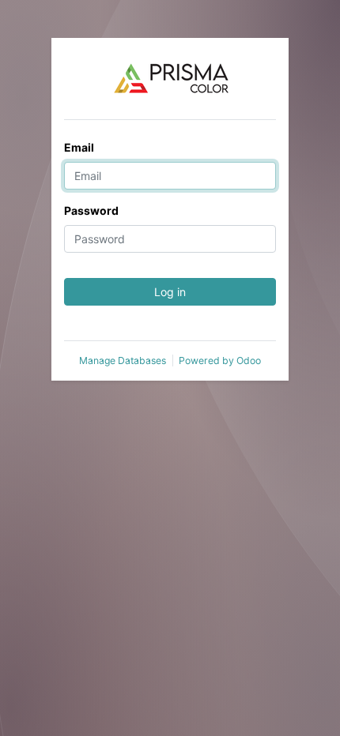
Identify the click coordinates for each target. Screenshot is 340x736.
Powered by (220, 360)
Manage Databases (122, 360)
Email (79, 147)
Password (91, 210)
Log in (170, 292)
